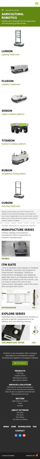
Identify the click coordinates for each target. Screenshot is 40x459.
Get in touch (20, 363)
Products (20, 371)
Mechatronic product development (20, 387)
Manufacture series (18, 229)
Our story (20, 412)
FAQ (35, 427)
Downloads (24, 427)
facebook (16, 435)
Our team (20, 415)
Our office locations (20, 419)
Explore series (13, 313)
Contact (20, 431)
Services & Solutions (20, 385)
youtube (24, 435)
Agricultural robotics (12, 10)
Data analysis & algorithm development (20, 392)
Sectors (20, 398)
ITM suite (9, 264)
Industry (20, 405)
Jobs (13, 427)
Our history (20, 417)
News (6, 427)
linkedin (20, 435)
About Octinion (20, 410)
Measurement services (20, 394)
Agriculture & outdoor (20, 401)
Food (20, 403)
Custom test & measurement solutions (20, 389)
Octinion (13, 3)
